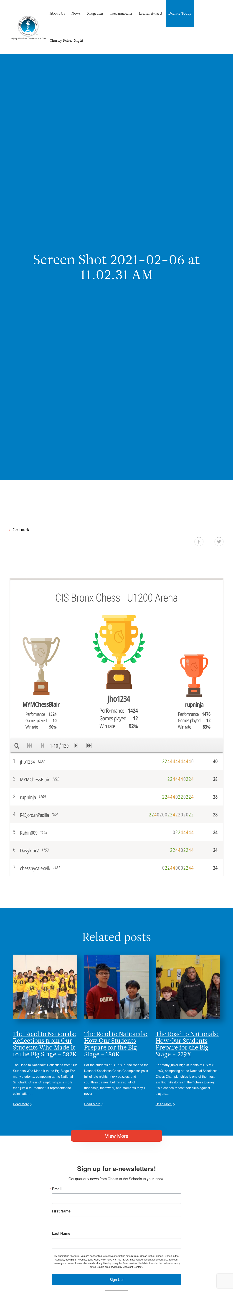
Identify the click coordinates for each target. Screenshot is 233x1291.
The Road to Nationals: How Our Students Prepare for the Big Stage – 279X (187, 1043)
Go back (21, 529)
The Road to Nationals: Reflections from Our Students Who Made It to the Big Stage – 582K (45, 1043)
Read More (21, 1104)
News (76, 13)
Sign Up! (116, 1279)
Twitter (219, 541)
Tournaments (121, 13)
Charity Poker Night (66, 40)
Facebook (199, 541)
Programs (95, 13)
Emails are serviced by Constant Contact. (120, 1266)
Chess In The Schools (28, 27)
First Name (61, 1211)
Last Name (61, 1233)
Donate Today (180, 13)
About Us (57, 13)
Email (56, 1189)
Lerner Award (150, 13)
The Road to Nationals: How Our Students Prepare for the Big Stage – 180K (115, 1043)
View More (116, 1135)
